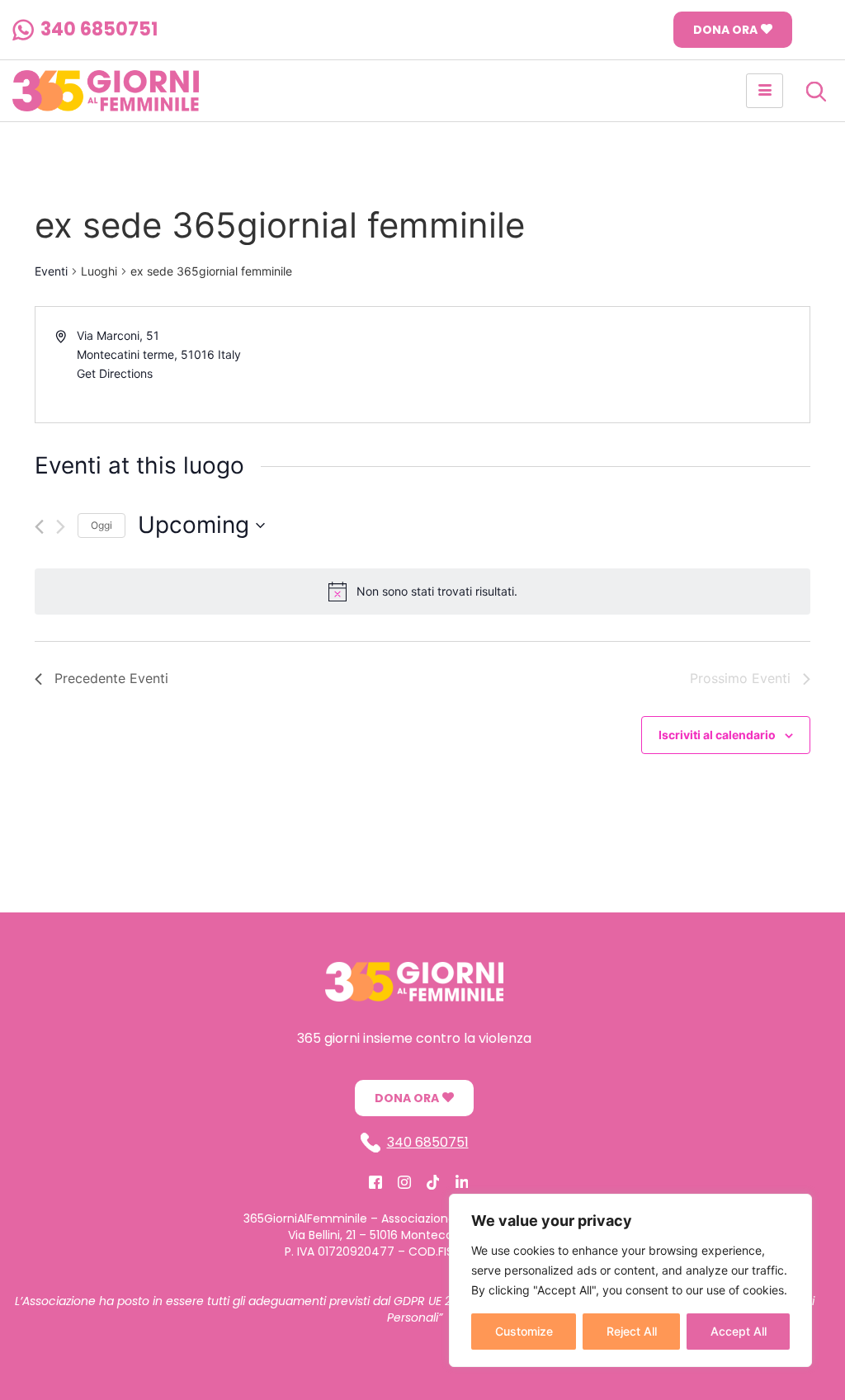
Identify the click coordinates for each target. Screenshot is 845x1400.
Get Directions (115, 373)
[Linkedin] (462, 1181)
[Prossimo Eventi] (60, 527)
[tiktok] (433, 1181)
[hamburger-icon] (764, 90)
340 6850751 (99, 30)
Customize (524, 1331)
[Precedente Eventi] (39, 527)
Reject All (632, 1331)
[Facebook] (375, 1181)
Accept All (738, 1331)
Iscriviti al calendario (717, 735)
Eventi (51, 271)
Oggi (101, 525)
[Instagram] (404, 1181)
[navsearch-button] (816, 90)
